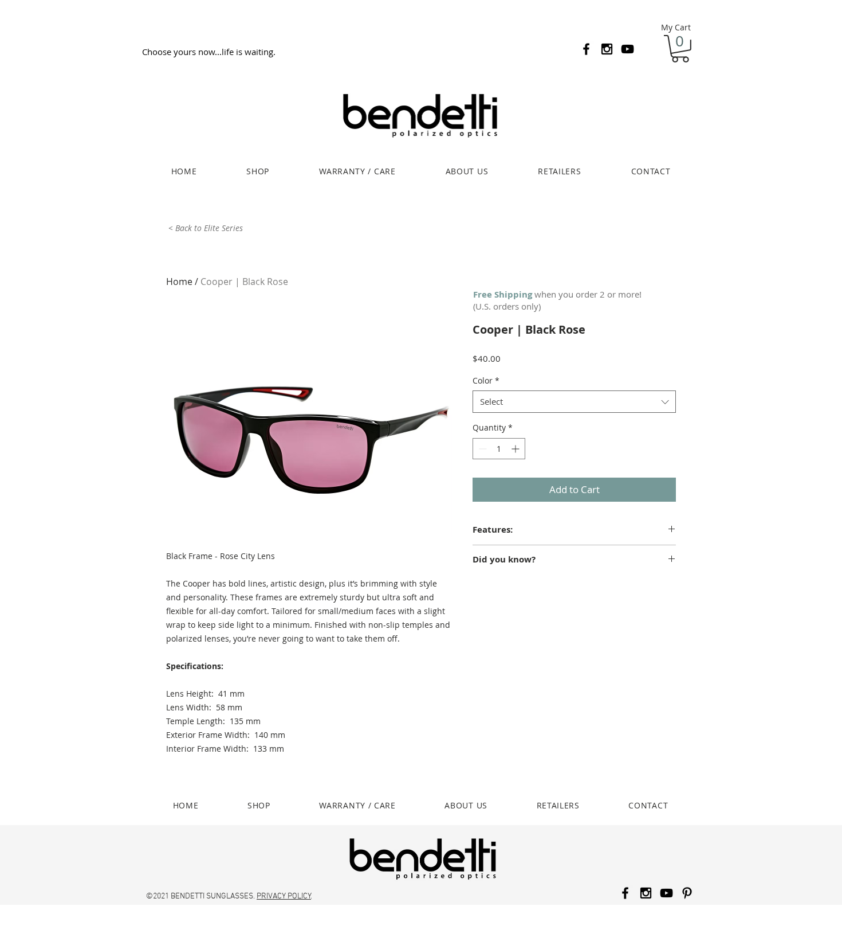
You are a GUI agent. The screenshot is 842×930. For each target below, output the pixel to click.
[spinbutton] (499, 449)
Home (179, 281)
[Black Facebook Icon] (586, 49)
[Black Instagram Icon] (607, 49)
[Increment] (516, 449)
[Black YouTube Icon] (627, 49)
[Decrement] (481, 449)
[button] (680, 48)
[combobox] (574, 401)
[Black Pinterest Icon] (687, 893)
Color (486, 380)
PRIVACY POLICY (284, 896)
